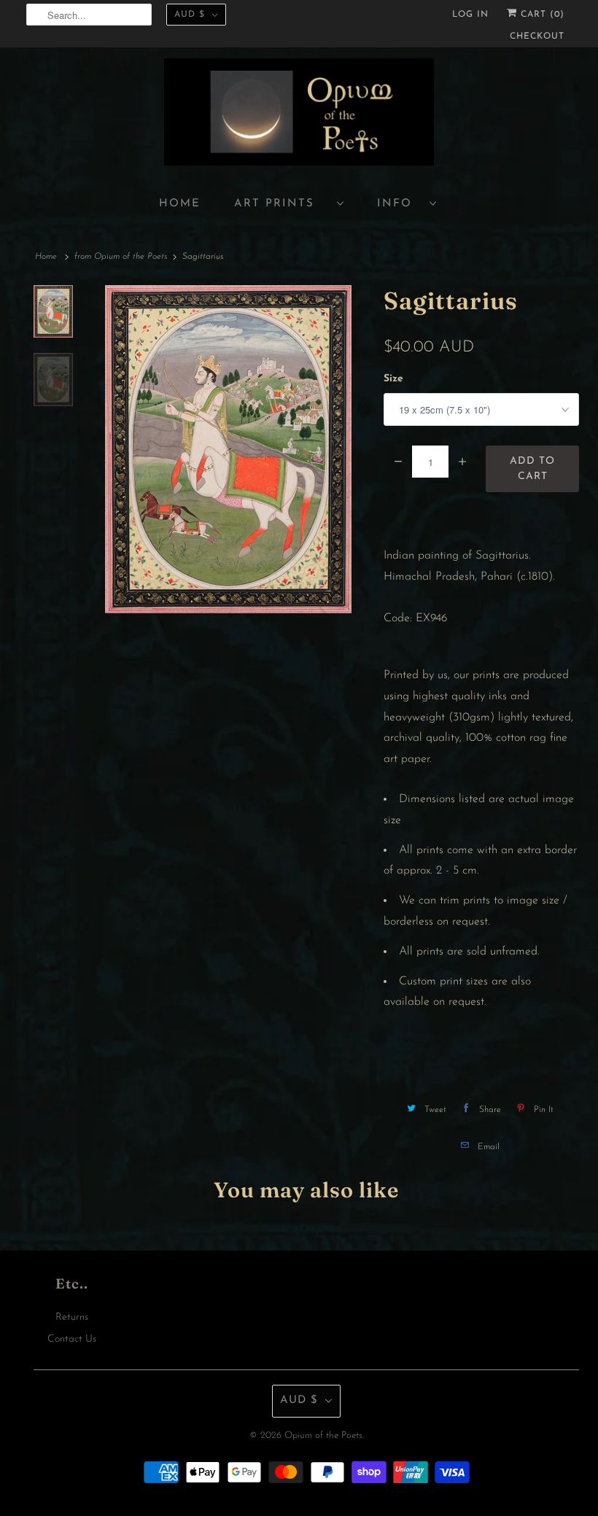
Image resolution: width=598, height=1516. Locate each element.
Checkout (537, 36)
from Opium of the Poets (120, 256)
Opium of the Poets (323, 1435)
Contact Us (71, 1339)
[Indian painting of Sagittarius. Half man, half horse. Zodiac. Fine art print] (228, 449)
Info (399, 203)
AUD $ (189, 14)
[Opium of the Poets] (299, 114)
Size (393, 378)
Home (180, 203)
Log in (470, 14)
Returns (71, 1317)
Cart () (540, 14)
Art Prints (282, 203)
